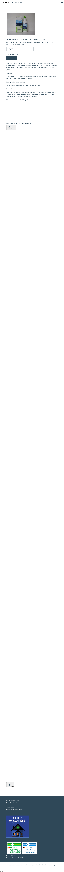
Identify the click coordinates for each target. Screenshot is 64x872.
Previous (13, 129)
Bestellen (11, 58)
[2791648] (21, 34)
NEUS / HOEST (49, 42)
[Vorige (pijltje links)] (0, 871)
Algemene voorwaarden (16, 865)
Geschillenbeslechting (48, 865)
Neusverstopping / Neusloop (15, 44)
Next (12, 786)
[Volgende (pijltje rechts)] (2, 871)
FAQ (26, 865)
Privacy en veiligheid (34, 865)
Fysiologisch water (38, 42)
